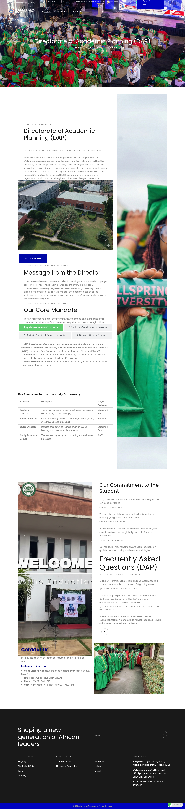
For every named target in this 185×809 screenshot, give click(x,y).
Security (22, 775)
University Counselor (66, 766)
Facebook (99, 761)
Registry (22, 761)
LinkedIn (98, 771)
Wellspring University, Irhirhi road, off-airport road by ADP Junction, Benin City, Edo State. (149, 773)
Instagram (100, 766)
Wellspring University (87, 806)
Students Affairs (26, 766)
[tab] (41, 327)
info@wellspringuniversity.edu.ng (21, 3)
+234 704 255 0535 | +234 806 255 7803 (53, 3)
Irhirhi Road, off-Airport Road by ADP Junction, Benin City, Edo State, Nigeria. (103, 3)
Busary (21, 771)
